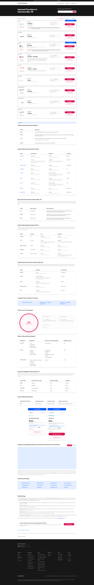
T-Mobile (21, 172)
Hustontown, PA (54, 485)
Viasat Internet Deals (41, 564)
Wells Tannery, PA (54, 487)
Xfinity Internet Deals (41, 566)
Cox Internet (30, 560)
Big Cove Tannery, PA (26, 483)
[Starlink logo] (21, 46)
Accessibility (60, 557)
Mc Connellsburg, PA (68, 485)
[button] (60, 3)
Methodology (60, 518)
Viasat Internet (30, 563)
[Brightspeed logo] (21, 36)
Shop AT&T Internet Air (57, 434)
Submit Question (69, 524)
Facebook (69, 554)
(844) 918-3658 (70, 59)
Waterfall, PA (39, 487)
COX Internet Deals (41, 561)
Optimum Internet (31, 568)
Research (49, 554)
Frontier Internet (30, 562)
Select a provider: (22, 448)
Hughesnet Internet (31, 566)
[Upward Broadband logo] (21, 90)
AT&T (21, 159)
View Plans (70, 24)
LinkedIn (69, 555)
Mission (19, 555)
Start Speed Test (29, 322)
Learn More (58, 0)
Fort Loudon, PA (40, 485)
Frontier (21, 182)
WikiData (69, 560)
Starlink (21, 178)
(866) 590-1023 (70, 26)
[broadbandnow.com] (22, 3)
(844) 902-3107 (70, 114)
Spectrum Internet (31, 555)
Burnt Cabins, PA (54, 483)
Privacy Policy (60, 554)
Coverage (69, 445)
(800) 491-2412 (70, 103)
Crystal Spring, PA (67, 483)
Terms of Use (60, 555)
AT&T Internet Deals (41, 554)
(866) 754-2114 (70, 37)
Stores (74, 445)
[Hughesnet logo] (21, 112)
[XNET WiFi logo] (21, 81)
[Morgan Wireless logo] (21, 102)
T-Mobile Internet (30, 557)
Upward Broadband (23, 165)
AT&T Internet (30, 554)
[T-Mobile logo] (21, 57)
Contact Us (19, 560)
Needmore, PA (24, 487)
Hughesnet (22, 155)
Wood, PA (66, 487)
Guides (49, 555)
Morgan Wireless (22, 192)
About (19, 554)
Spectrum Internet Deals (42, 555)
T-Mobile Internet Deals (42, 557)
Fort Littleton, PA (25, 485)
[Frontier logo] (21, 68)
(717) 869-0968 (70, 92)
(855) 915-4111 (70, 70)
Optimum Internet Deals (42, 570)
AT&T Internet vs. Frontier (27, 302)
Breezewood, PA (40, 483)
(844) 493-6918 (70, 48)
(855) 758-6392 (70, 81)
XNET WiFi (21, 188)
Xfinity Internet (30, 565)
